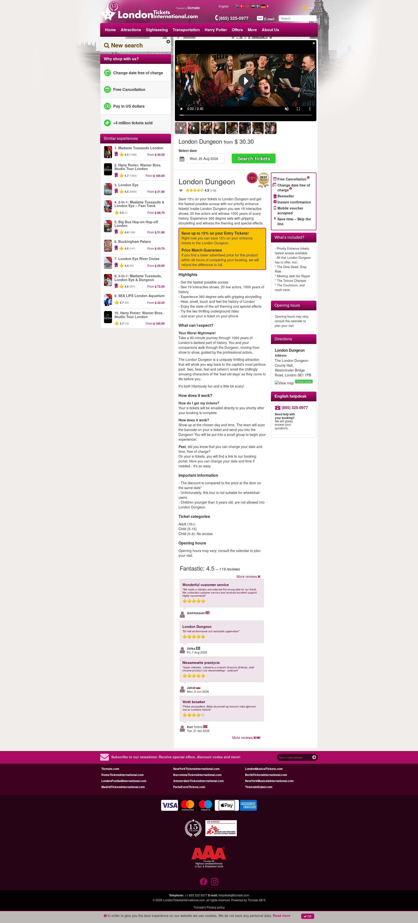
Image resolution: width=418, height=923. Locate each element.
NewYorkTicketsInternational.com (196, 769)
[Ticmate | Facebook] (203, 881)
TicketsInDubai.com (258, 787)
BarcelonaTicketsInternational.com (197, 775)
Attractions (131, 29)
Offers (237, 29)
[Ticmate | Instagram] (214, 881)
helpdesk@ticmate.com (233, 895)
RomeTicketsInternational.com (122, 775)
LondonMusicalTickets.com (264, 769)
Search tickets (253, 158)
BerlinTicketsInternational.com (266, 775)
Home (110, 29)
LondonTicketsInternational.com (184, 900)
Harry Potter (216, 29)
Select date (188, 150)
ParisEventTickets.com (189, 787)
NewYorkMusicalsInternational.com (269, 781)
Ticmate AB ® (257, 900)
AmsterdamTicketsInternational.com (198, 781)
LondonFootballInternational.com (123, 781)
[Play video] (246, 81)
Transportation (186, 29)
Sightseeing (157, 29)
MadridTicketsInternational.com (123, 787)
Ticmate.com (110, 769)
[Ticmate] (188, 8)
